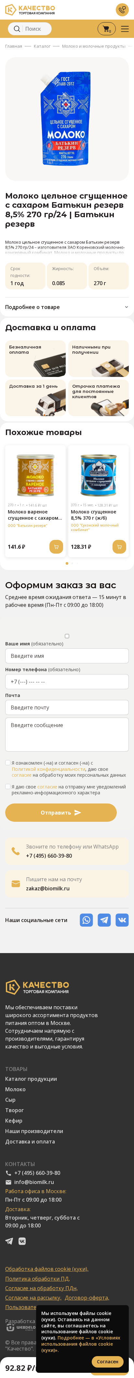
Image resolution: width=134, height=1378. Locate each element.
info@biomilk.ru (34, 1182)
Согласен (107, 1361)
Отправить (56, 812)
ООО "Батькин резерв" (27, 525)
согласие (22, 775)
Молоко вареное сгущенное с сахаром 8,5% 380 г (33, 515)
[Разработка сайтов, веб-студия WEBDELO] (20, 1328)
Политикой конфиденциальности (48, 769)
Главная (13, 46)
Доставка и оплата (30, 1142)
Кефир (13, 1121)
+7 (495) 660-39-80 (37, 1173)
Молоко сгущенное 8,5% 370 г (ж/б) (93, 515)
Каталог (42, 46)
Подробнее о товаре (32, 307)
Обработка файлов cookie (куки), (46, 1269)
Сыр (10, 1100)
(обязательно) (34, 643)
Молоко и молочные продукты (94, 46)
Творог (14, 1110)
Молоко (15, 1089)
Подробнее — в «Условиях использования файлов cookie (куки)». (80, 1344)
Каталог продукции (31, 1079)
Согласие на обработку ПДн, (41, 1288)
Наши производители (34, 1131)
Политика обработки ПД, (37, 1279)
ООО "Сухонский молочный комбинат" (95, 527)
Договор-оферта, (87, 1298)
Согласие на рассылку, (33, 1298)
